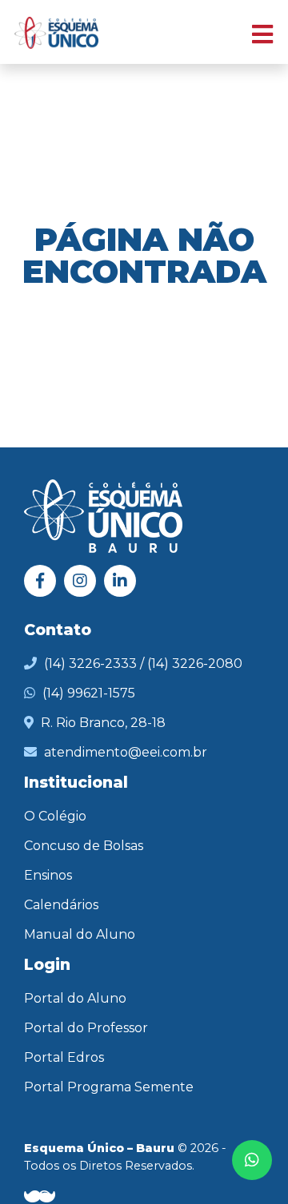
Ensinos (48, 875)
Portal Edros (64, 1057)
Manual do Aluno (79, 934)
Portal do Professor (86, 1027)
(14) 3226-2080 (194, 663)
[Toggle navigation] (254, 32)
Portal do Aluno (75, 998)
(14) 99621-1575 (88, 693)
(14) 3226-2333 (90, 663)
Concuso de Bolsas (83, 845)
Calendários (61, 904)
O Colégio (55, 816)
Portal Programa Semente (109, 1087)
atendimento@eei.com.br (125, 752)
